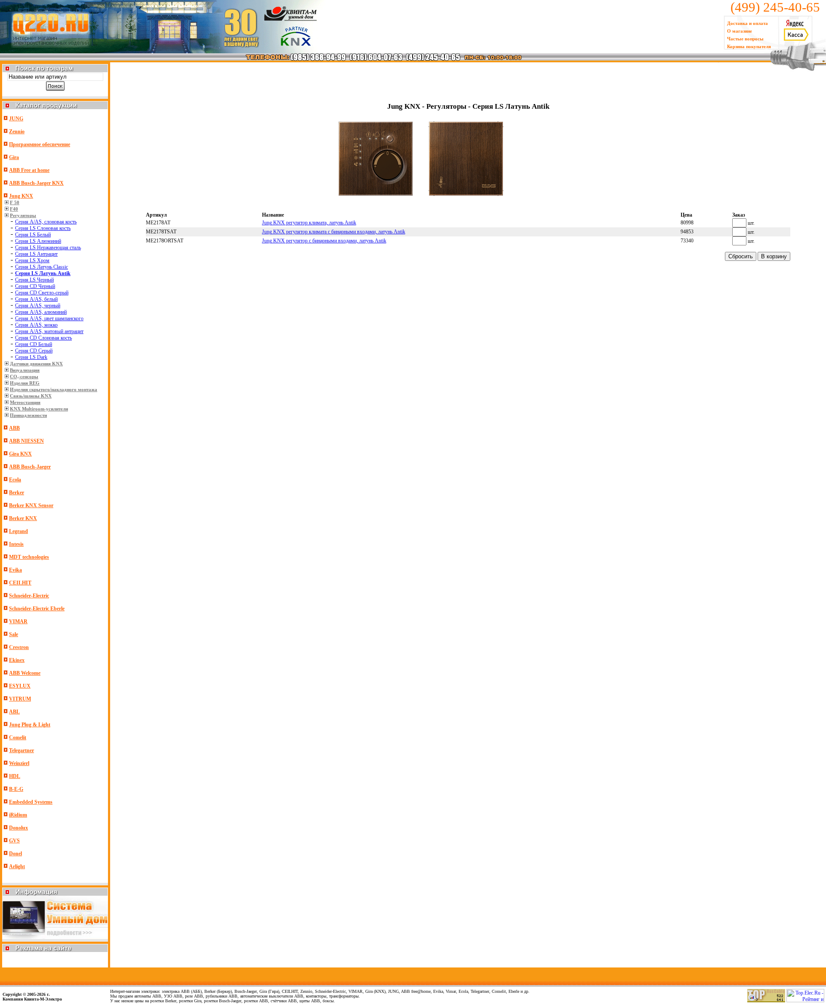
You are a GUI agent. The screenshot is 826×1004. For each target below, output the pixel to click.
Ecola (15, 480)
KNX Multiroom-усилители (39, 408)
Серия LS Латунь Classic (41, 267)
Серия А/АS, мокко (36, 325)
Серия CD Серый (33, 351)
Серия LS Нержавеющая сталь (48, 248)
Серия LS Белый (33, 235)
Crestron (19, 647)
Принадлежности (28, 415)
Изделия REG (25, 383)
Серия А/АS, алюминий (41, 312)
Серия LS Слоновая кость (43, 228)
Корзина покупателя (749, 46)
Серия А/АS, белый (36, 299)
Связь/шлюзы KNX (31, 395)
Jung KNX (21, 196)
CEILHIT (20, 583)
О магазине (739, 31)
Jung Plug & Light (29, 725)
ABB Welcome (24, 673)
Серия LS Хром (32, 260)
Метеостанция (25, 402)
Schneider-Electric (29, 596)
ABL (14, 712)
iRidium (18, 815)
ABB (14, 428)
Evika (15, 570)
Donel (15, 854)
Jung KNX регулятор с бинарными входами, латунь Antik (324, 241)
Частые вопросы (745, 38)
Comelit (17, 738)
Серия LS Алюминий (38, 241)
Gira (14, 157)
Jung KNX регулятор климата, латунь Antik (309, 223)
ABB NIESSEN (26, 441)
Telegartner (21, 750)
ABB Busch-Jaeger (30, 467)
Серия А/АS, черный (37, 306)
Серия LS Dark (31, 357)
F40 (14, 208)
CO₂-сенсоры (24, 376)
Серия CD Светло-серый (41, 293)
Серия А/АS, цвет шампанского (49, 318)
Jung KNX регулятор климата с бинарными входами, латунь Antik (333, 232)
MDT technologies (29, 557)
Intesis (16, 544)
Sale (13, 634)
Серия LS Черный (34, 280)
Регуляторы (23, 215)
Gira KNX (20, 454)
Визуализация (25, 370)
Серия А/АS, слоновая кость (46, 222)
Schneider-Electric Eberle (37, 609)
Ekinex (17, 660)
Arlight (17, 866)
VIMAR (18, 621)
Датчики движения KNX (36, 363)
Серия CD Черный (35, 286)
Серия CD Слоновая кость (43, 338)
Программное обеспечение (39, 144)
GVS (14, 841)
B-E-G (16, 789)
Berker (16, 493)
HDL (14, 776)
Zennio (17, 132)
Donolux (18, 828)
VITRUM (20, 699)
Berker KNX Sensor (31, 505)
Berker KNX (23, 518)
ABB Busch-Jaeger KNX (36, 183)
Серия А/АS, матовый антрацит (49, 331)
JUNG (16, 119)
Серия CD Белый (33, 344)
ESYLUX (20, 686)
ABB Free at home (29, 170)
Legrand (18, 531)
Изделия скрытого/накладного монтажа (53, 389)
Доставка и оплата (747, 23)
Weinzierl (19, 763)
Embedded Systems (30, 802)
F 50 (14, 202)
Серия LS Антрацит (36, 254)
